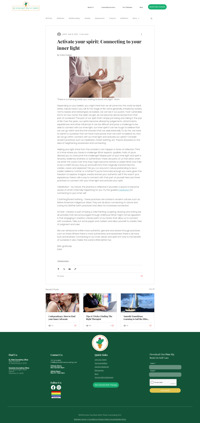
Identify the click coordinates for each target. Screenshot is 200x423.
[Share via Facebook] (58, 269)
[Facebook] (53, 387)
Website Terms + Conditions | (86, 419)
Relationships (74, 18)
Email (152, 371)
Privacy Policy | (105, 419)
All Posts (49, 18)
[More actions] (141, 34)
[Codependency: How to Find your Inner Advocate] (62, 302)
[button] (90, 6)
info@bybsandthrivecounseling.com (64, 362)
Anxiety (87, 18)
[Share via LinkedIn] (70, 269)
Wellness (60, 18)
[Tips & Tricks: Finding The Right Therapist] (100, 302)
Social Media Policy (118, 419)
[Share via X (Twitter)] (64, 269)
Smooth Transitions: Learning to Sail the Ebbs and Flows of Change (135, 317)
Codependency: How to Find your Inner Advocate (61, 317)
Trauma (112, 18)
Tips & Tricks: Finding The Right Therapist (99, 317)
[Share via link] (75, 269)
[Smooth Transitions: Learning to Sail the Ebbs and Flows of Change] (137, 302)
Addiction (124, 18)
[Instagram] (59, 387)
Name (152, 363)
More (135, 18)
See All (151, 289)
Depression (100, 18)
